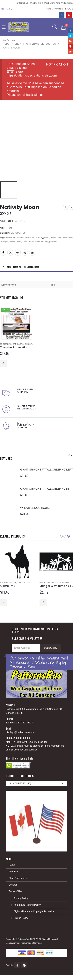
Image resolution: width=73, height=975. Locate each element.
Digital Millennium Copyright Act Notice (34, 911)
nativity (19, 241)
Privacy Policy (20, 898)
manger (4, 241)
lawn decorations (65, 237)
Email (32, 252)
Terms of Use (15, 891)
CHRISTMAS (30, 344)
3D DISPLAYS (5, 344)
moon (12, 241)
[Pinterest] (69, 14)
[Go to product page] (8, 472)
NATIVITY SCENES (8, 583)
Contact (13, 884)
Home (12, 865)
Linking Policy (20, 918)
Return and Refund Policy (27, 905)
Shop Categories (17, 878)
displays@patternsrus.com (20, 732)
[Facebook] (61, 14)
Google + (18, 252)
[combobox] (36, 783)
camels (20, 237)
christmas (29, 237)
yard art (53, 241)
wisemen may (41, 241)
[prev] (65, 207)
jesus (45, 237)
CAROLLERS (18, 344)
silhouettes (29, 241)
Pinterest (25, 252)
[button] (5, 27)
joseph (53, 237)
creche (39, 237)
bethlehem (11, 237)
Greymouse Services (31, 943)
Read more (3, 363)
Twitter (10, 252)
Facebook (3, 252)
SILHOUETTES (18, 233)
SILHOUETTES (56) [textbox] (35, 783)
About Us (13, 871)
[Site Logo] (18, 27)
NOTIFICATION (57, 64)
